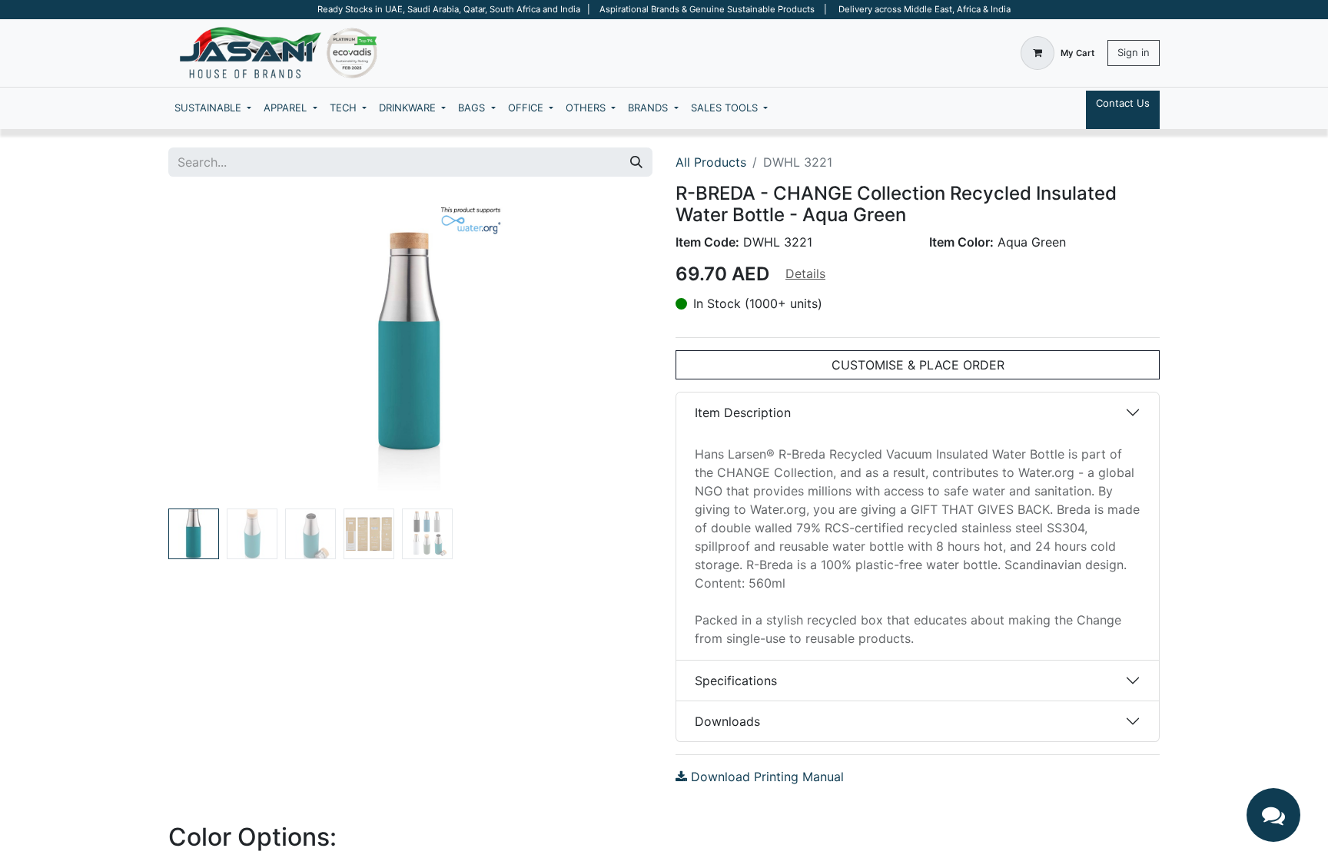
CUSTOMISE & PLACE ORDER (918, 365)
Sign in (1133, 52)
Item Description (743, 412)
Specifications (736, 680)
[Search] (636, 162)
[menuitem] (212, 108)
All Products (711, 162)
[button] (204, 348)
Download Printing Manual (765, 776)
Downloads (727, 721)
